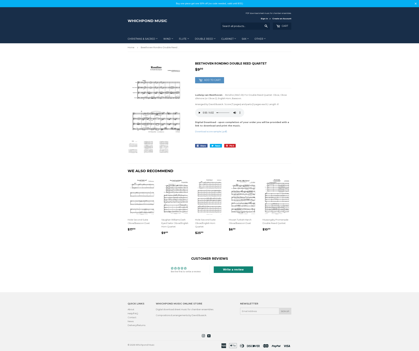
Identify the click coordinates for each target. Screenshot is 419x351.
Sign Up (285, 311)
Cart (284, 25)
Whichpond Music (147, 20)
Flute (183, 38)
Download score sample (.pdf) (211, 131)
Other (259, 38)
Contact (132, 317)
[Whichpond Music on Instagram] (203, 336)
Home (131, 47)
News (131, 321)
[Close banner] (415, 3)
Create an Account (281, 18)
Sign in (264, 18)
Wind (167, 38)
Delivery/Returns (136, 325)
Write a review (233, 269)
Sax (244, 38)
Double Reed (204, 38)
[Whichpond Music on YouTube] (209, 336)
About (131, 309)
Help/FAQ (133, 313)
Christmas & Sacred (142, 38)
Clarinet (227, 38)
